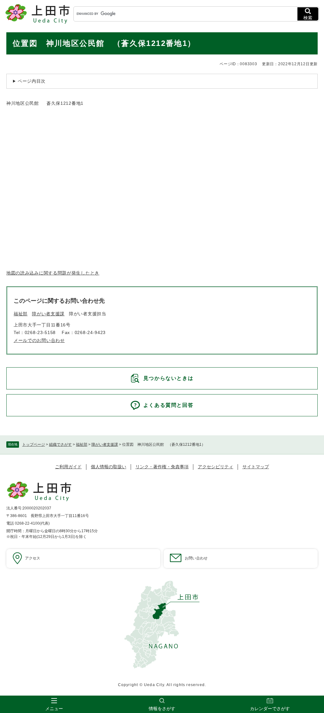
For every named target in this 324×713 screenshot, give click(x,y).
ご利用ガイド (68, 466)
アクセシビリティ (215, 466)
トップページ (33, 444)
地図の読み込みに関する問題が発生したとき (52, 272)
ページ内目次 (32, 81)
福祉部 (81, 444)
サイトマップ (255, 466)
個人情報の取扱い (108, 466)
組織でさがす (60, 444)
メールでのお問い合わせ (39, 340)
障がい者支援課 (104, 444)
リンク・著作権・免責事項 (162, 466)
